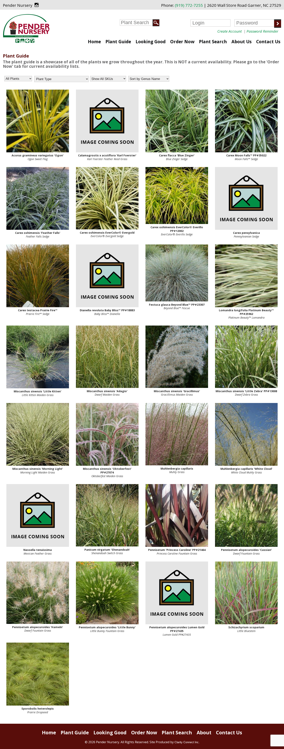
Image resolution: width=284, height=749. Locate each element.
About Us (241, 42)
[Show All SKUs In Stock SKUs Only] (108, 79)
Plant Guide (118, 42)
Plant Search (213, 42)
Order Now (182, 42)
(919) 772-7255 (189, 5)
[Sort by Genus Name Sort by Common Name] (148, 79)
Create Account (229, 31)
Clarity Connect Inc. (186, 742)
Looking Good (151, 42)
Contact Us (268, 42)
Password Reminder (262, 31)
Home (94, 42)
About (204, 732)
